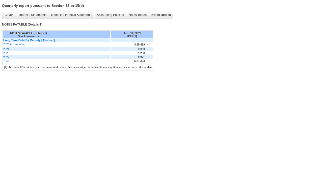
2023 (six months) (14, 44)
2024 (6, 49)
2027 (6, 57)
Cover (9, 15)
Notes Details (161, 15)
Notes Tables (138, 15)
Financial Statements (32, 15)
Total (6, 61)
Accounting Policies (110, 15)
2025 (6, 53)
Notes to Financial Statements (71, 15)
